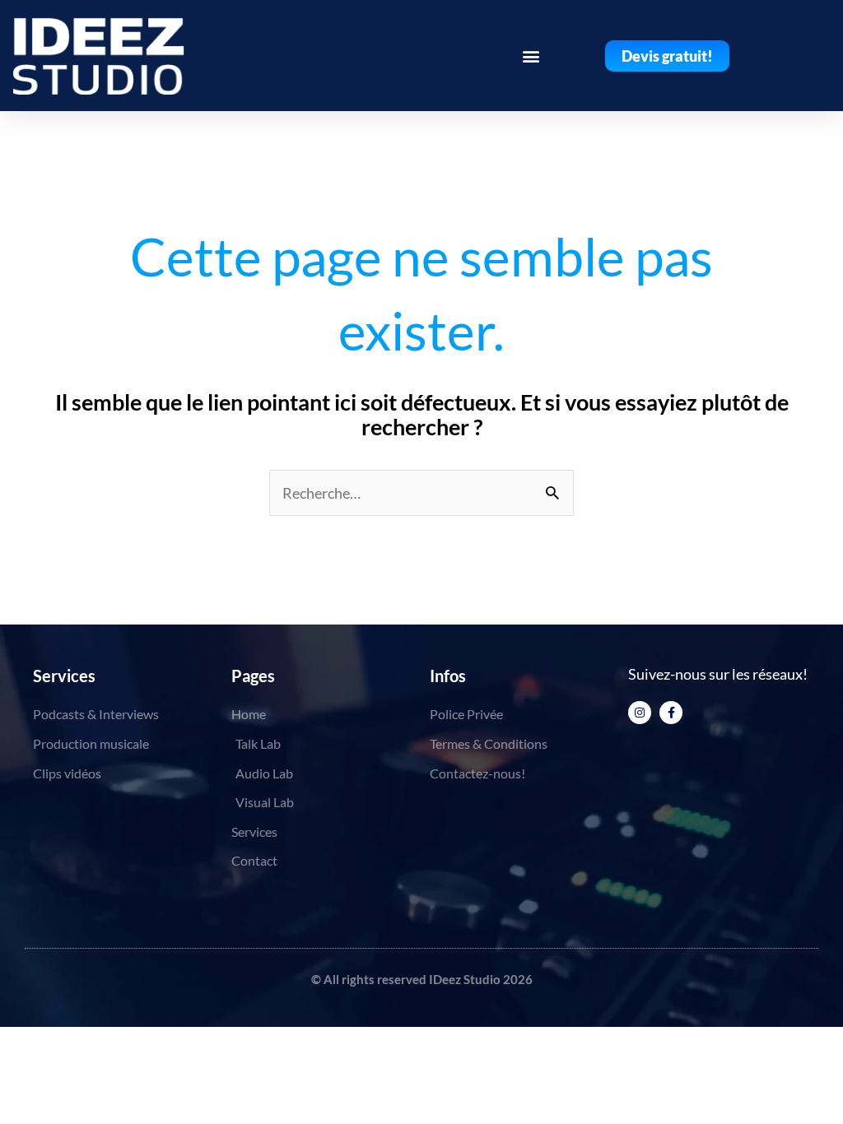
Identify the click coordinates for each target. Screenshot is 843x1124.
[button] (530, 55)
